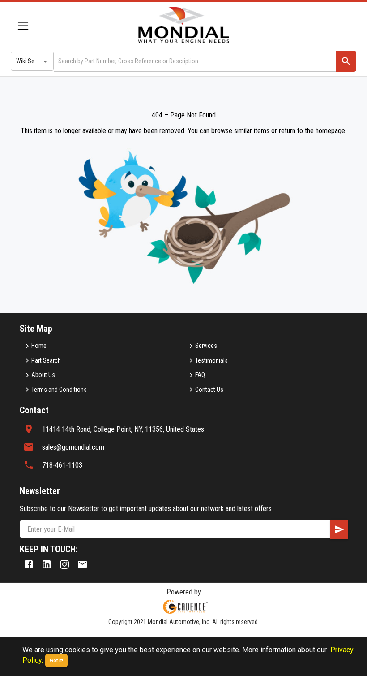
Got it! (56, 660)
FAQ (200, 374)
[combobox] (194, 61)
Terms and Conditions (59, 389)
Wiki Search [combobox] (31, 61)
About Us (43, 374)
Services (206, 345)
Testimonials (211, 360)
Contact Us (209, 389)
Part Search (46, 360)
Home (39, 345)
